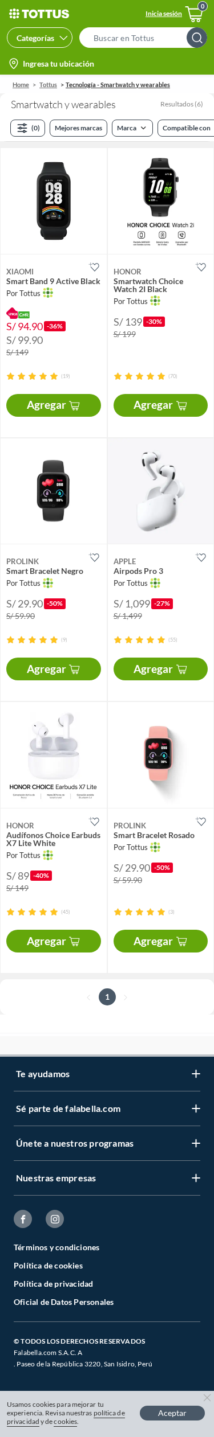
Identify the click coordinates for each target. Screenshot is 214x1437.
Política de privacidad (53, 1283)
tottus (48, 84)
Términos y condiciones (56, 1247)
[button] (146, 37)
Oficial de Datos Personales (64, 1302)
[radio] (10, 376)
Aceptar (172, 1413)
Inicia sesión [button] (164, 13)
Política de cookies (48, 1265)
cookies (65, 1421)
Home (21, 84)
